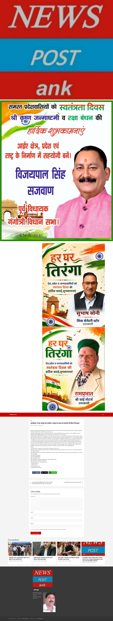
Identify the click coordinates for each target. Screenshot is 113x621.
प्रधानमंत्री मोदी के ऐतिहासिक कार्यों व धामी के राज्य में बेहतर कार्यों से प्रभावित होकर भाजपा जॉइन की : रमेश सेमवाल (42, 483)
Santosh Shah (40, 425)
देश (31, 420)
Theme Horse (25, 618)
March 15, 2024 (34, 425)
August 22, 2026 (12, 561)
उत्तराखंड (10, 554)
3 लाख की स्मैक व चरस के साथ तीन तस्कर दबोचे (72, 482)
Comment (33, 496)
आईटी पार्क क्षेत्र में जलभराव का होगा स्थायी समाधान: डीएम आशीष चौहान (43, 558)
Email (32, 518)
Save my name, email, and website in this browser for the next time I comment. (49, 529)
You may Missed (14, 540)
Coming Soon (12, 414)
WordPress (40, 618)
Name (32, 512)
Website (32, 523)
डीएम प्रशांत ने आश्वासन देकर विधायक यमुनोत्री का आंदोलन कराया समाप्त (68, 558)
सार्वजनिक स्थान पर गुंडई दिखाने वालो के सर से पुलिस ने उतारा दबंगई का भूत (19, 558)
